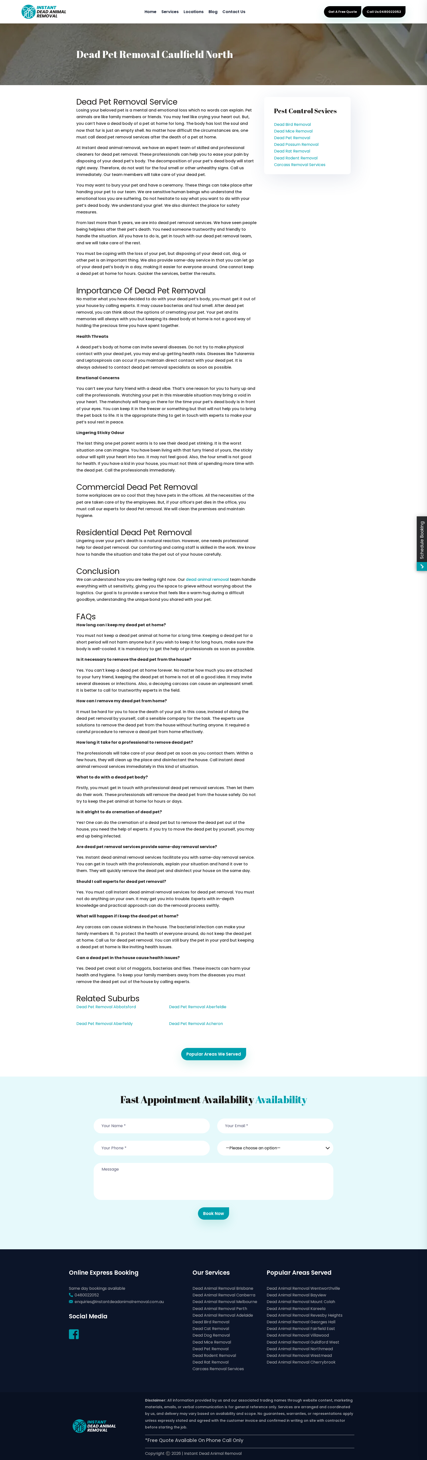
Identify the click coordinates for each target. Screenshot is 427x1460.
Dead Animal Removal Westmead (299, 1355)
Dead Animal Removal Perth (219, 1308)
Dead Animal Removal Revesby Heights (304, 1315)
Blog (213, 12)
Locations (194, 12)
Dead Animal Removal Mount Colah (301, 1302)
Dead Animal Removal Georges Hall (301, 1322)
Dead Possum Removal (296, 144)
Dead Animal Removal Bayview (296, 1295)
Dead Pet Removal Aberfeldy (104, 1023)
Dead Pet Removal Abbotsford (106, 1007)
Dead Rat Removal (292, 151)
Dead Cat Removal (210, 1328)
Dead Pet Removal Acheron (196, 1023)
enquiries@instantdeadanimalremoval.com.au (119, 1302)
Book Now (213, 1213)
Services (170, 12)
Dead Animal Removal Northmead (300, 1349)
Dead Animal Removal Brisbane (222, 1288)
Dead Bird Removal (292, 124)
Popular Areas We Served (213, 1054)
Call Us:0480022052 (384, 11)
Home (150, 12)
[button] (275, 1145)
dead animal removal (207, 579)
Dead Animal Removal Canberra (223, 1295)
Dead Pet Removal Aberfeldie (197, 1007)
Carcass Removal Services (299, 165)
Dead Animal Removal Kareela (296, 1308)
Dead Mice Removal (293, 131)
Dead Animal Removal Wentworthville (303, 1288)
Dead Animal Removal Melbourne (224, 1302)
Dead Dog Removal (211, 1335)
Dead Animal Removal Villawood (298, 1335)
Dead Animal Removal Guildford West (303, 1342)
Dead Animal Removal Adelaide (222, 1315)
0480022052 (87, 1295)
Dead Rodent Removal (296, 158)
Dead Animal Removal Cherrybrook (301, 1362)
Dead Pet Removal (292, 138)
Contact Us (233, 12)
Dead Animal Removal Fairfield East (301, 1328)
